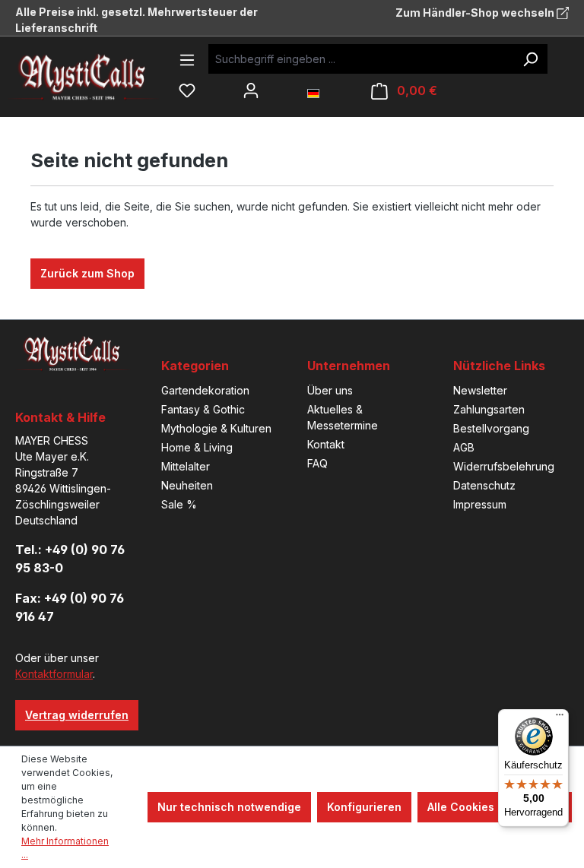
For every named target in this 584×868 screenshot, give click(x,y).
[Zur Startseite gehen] (95, 76)
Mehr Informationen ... (65, 847)
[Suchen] (530, 59)
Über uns (330, 390)
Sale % (179, 504)
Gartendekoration (205, 390)
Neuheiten (187, 485)
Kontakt (325, 444)
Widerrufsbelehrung (503, 466)
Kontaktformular (54, 673)
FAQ (317, 463)
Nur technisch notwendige (229, 806)
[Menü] (187, 60)
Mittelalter (185, 466)
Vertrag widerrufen (77, 714)
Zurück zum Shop (87, 273)
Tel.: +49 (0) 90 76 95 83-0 (70, 558)
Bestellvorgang (491, 428)
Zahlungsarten (489, 409)
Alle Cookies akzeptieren (494, 806)
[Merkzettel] (187, 90)
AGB (463, 447)
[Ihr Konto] (251, 90)
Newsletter (480, 390)
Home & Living (197, 447)
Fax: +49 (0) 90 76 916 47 (69, 607)
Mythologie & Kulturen (216, 428)
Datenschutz (484, 485)
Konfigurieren (364, 806)
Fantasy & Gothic (203, 409)
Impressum (479, 504)
